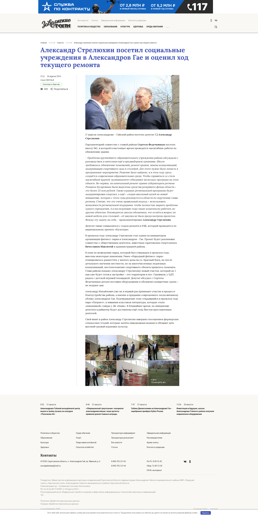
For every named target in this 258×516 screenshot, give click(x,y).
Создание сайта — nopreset (206, 509)
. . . (167, 27)
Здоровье (138, 27)
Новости (60, 43)
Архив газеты (153, 442)
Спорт (78, 438)
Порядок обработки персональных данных (59, 504)
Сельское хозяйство (85, 447)
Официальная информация (113, 20)
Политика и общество (89, 27)
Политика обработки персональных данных (60, 501)
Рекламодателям (154, 438)
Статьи (95, 20)
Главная (43, 43)
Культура (125, 27)
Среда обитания (154, 27)
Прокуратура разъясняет (122, 438)
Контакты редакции (137, 20)
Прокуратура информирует (123, 433)
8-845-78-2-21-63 (118, 461)
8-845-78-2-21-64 (118, 466)
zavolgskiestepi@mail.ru (50, 466)
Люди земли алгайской (86, 442)
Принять (205, 513)
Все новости (116, 442)
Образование (110, 27)
